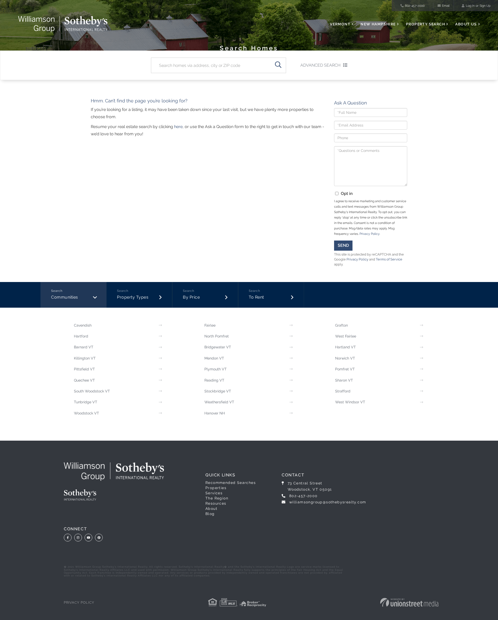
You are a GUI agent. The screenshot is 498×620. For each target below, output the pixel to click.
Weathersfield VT (219, 402)
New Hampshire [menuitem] (378, 24)
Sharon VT (344, 380)
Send (343, 245)
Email (445, 6)
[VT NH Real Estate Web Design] (409, 602)
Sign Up (485, 6)
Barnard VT (83, 347)
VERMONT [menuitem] (340, 24)
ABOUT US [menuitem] (466, 24)
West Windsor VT (350, 402)
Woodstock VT (86, 413)
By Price (191, 297)
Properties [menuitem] (215, 488)
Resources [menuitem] (215, 503)
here (178, 126)
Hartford (81, 336)
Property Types (132, 297)
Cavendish (83, 325)
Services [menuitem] (214, 493)
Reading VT (214, 380)
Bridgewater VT (217, 347)
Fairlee (210, 325)
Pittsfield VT (84, 369)
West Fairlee (345, 336)
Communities (64, 297)
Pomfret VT (345, 369)
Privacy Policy (369, 234)
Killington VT (85, 358)
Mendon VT (214, 358)
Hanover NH (214, 413)
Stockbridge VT (217, 391)
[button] (278, 65)
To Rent (256, 297)
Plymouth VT (215, 369)
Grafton (341, 325)
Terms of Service (389, 259)
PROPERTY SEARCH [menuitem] (425, 24)
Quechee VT (84, 380)
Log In (470, 6)
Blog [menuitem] (210, 514)
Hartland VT (345, 347)
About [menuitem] (211, 508)
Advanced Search (320, 65)
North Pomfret (216, 336)
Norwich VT (345, 358)
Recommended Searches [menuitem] (230, 483)
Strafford (342, 391)
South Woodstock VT (92, 391)
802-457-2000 (415, 6)
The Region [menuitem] (216, 498)
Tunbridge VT (85, 402)
